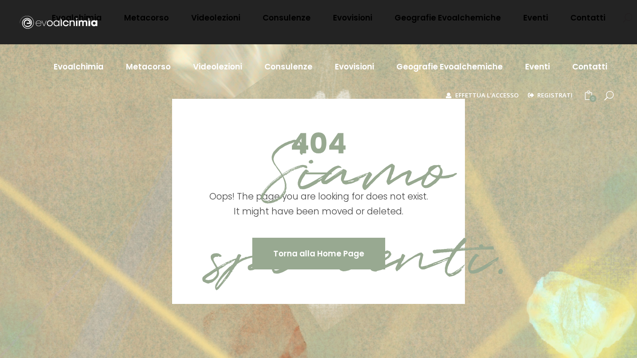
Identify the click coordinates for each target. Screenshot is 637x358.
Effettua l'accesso (487, 95)
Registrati (555, 95)
